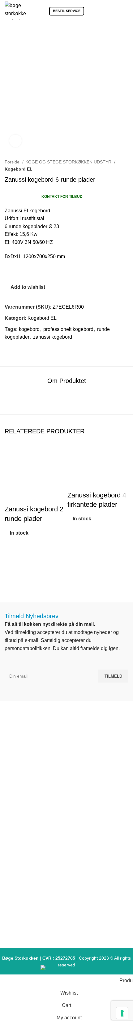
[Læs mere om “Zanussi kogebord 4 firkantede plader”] (75, 551)
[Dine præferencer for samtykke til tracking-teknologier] (122, 1013)
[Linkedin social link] (24, 350)
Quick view (12, 580)
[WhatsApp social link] (31, 350)
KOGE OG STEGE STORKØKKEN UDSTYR (69, 161)
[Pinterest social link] (16, 350)
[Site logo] (15, 10)
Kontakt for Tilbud (62, 196)
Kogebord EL (18, 169)
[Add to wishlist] (12, 550)
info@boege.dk (69, 785)
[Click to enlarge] (15, 141)
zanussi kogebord (52, 337)
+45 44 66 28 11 (69, 773)
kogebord (29, 329)
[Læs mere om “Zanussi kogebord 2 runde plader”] (12, 565)
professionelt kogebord (68, 329)
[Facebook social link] (9, 350)
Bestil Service (66, 11)
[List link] (66, 829)
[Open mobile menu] (125, 11)
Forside (13, 161)
